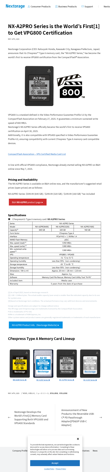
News (95, 450)
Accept (55, 463)
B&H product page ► (27, 202)
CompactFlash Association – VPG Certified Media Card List (37, 154)
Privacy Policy (61, 469)
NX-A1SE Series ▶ (90, 380)
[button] (78, 439)
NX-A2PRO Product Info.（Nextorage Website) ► (35, 325)
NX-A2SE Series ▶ (43, 380)
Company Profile (20, 450)
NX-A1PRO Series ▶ (66, 380)
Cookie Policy (49, 469)
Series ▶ (20, 380)
